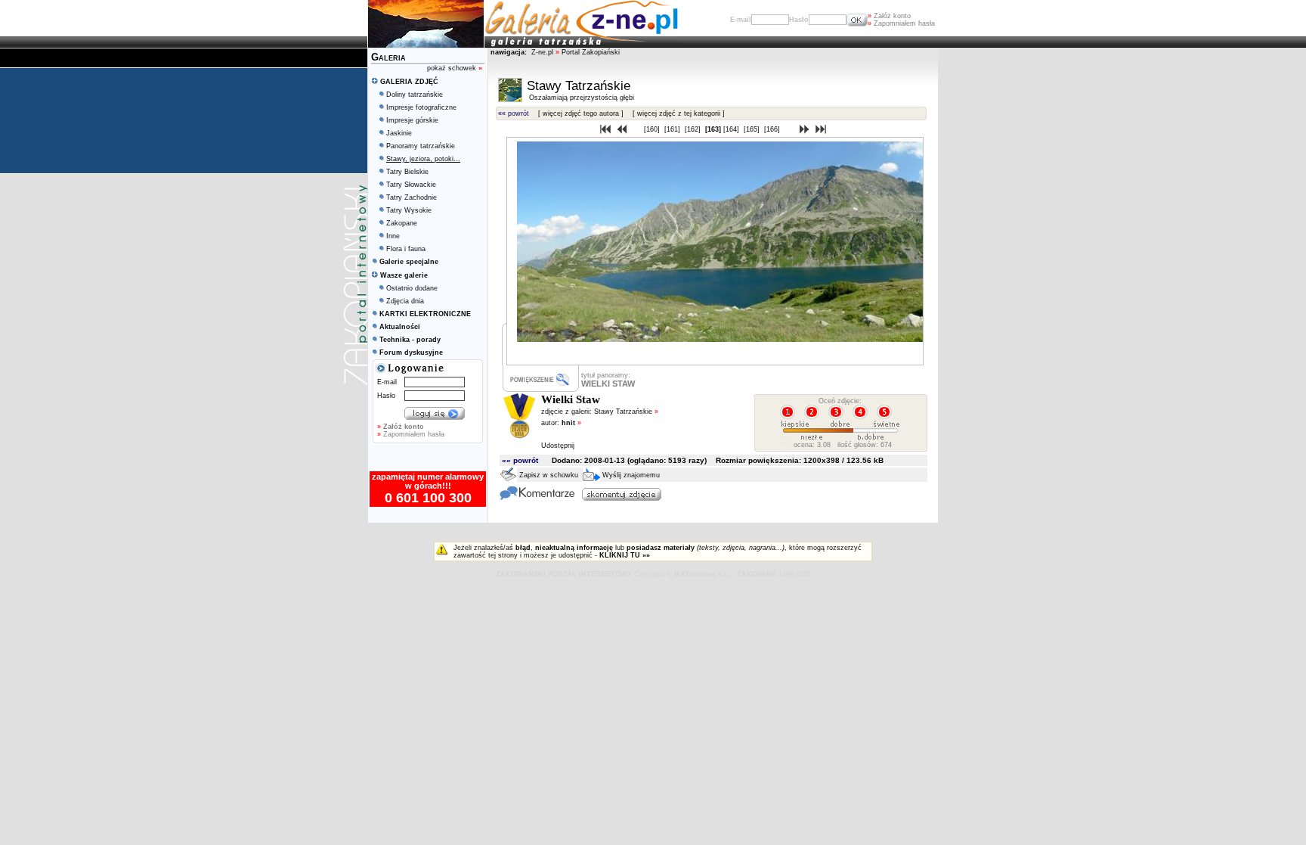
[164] (732, 129)
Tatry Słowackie (411, 184)
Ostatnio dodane (412, 288)
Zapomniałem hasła (901, 23)
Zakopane (401, 223)
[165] (753, 129)
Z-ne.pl (543, 52)
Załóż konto (889, 16)
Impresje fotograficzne (421, 107)
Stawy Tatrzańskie (626, 411)
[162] (694, 129)
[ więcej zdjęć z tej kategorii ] (679, 113)
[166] (773, 129)
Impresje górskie (412, 120)
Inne (393, 236)
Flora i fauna (406, 249)
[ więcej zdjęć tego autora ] (581, 113)
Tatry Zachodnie (411, 197)
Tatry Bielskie (407, 172)
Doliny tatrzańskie (414, 94)
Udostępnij (557, 445)
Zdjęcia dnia (405, 301)
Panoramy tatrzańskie (420, 146)
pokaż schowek (454, 68)
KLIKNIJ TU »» (624, 555)
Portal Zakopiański (591, 52)
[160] (653, 129)
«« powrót (513, 113)
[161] (673, 129)
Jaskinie (399, 133)
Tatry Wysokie (409, 210)
